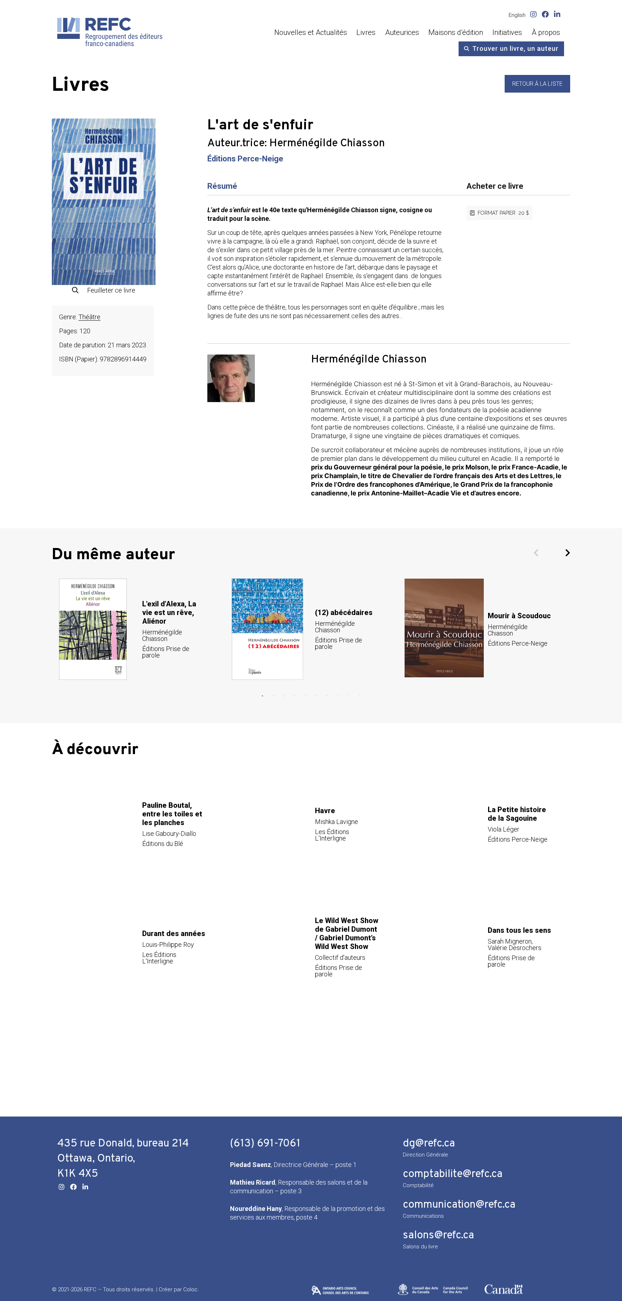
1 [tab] (262, 696)
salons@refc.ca (438, 1235)
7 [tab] (327, 696)
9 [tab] (348, 696)
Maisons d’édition (455, 32)
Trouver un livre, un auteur (515, 48)
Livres (365, 32)
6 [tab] (316, 696)
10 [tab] (359, 696)
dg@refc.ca (429, 1143)
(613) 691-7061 (265, 1143)
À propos (546, 32)
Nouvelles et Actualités (310, 32)
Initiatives (507, 32)
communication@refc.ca (459, 1205)
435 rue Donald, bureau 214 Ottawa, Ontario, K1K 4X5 (123, 1159)
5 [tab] (305, 696)
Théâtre (89, 317)
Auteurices (402, 32)
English (517, 15)
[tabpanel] (138, 629)
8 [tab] (338, 696)
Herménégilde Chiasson (327, 143)
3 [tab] (284, 696)
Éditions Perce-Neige (245, 158)
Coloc (190, 1289)
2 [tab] (273, 696)
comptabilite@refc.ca (452, 1174)
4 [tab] (294, 696)
